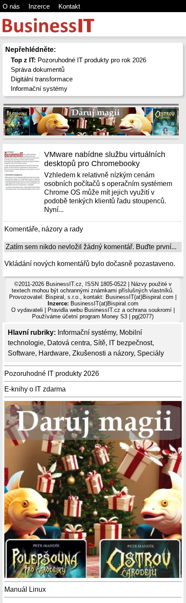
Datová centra (68, 342)
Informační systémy (39, 88)
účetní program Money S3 (94, 316)
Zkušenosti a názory (103, 353)
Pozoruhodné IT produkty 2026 (51, 373)
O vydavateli (27, 310)
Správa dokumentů (37, 69)
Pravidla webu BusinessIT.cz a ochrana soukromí (110, 310)
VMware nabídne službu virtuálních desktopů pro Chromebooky (104, 159)
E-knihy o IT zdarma (35, 389)
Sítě (99, 342)
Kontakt (69, 6)
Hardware (53, 353)
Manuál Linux (25, 589)
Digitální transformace (42, 79)
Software (21, 353)
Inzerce (39, 6)
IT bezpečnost (130, 342)
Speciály (150, 353)
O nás (11, 6)
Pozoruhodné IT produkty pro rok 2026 (78, 60)
